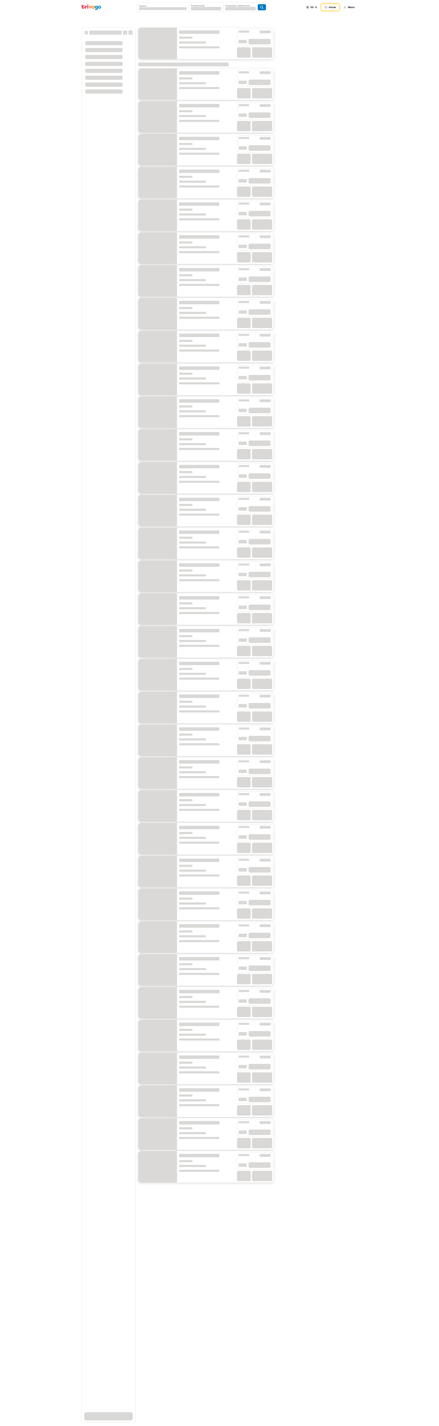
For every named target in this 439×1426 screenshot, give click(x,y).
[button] (163, 7)
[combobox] (163, 7)
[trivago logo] (91, 7)
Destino (142, 6)
